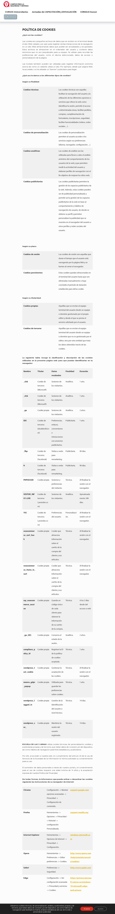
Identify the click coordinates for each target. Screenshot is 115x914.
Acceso (10, 16)
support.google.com (79, 790)
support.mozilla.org (79, 812)
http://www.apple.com (80, 867)
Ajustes (100, 909)
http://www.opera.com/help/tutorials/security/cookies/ (80, 857)
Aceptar (87, 909)
